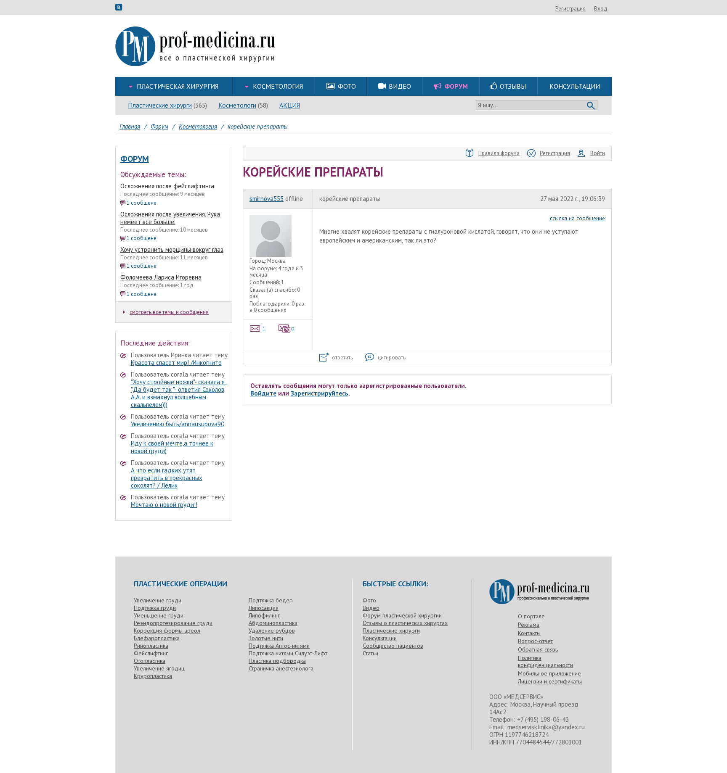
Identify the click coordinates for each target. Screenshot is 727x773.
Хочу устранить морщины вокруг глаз (171, 249)
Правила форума (499, 153)
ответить (342, 357)
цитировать (392, 357)
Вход (601, 8)
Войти (597, 153)
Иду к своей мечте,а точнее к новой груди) (172, 447)
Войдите (263, 393)
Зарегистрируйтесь (319, 393)
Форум (134, 158)
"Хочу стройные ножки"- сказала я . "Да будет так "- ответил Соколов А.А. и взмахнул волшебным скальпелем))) (179, 393)
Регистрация (570, 8)
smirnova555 (266, 199)
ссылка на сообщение (577, 218)
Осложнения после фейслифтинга (167, 186)
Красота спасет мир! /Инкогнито (176, 363)
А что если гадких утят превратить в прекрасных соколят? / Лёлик (166, 477)
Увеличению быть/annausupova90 (177, 424)
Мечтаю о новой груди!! (164, 505)
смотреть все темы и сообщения (169, 312)
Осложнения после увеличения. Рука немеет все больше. (170, 218)
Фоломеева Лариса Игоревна (161, 277)
